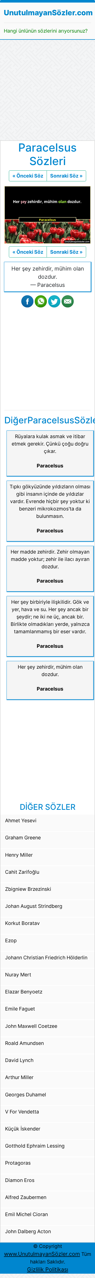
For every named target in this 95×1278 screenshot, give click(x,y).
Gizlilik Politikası (47, 1269)
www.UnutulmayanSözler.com (42, 1253)
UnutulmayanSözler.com (48, 12)
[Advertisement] (47, 90)
